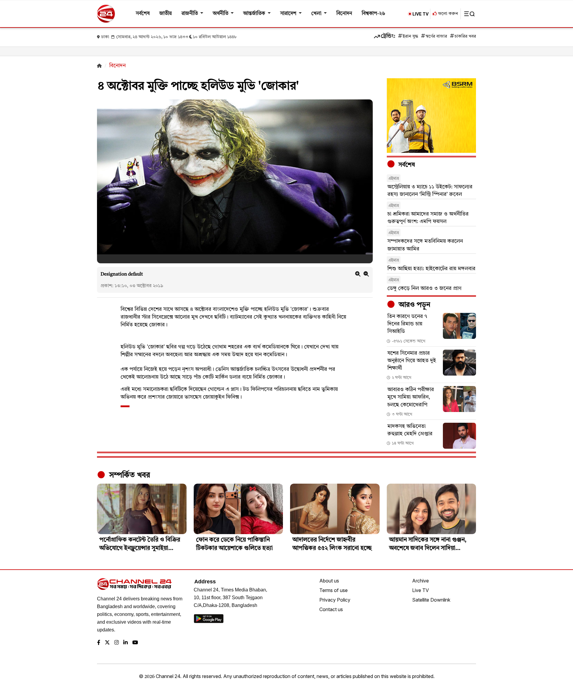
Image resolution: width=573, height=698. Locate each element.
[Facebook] (98, 642)
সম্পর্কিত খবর (128, 475)
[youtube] (135, 642)
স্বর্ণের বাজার (436, 36)
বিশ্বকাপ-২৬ (373, 13)
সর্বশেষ (143, 13)
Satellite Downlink (431, 600)
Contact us (331, 609)
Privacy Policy (334, 600)
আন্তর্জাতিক (254, 13)
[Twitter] (107, 642)
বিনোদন (344, 13)
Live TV (420, 590)
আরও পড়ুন (413, 305)
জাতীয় (165, 13)
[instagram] (116, 642)
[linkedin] (125, 642)
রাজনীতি (190, 13)
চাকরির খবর (465, 36)
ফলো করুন (447, 14)
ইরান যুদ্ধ (410, 36)
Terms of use (333, 590)
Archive (420, 581)
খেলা (317, 13)
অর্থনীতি (221, 13)
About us (329, 581)
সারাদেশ (289, 13)
